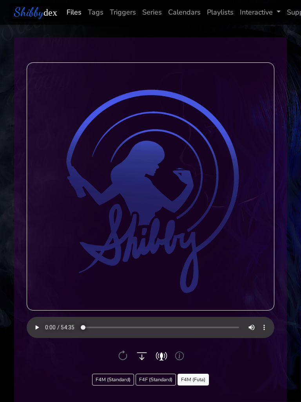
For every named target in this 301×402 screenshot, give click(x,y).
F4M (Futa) (193, 379)
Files (74, 12)
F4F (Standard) (155, 379)
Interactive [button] (256, 12)
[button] (123, 356)
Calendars (184, 12)
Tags (95, 12)
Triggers (123, 12)
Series (152, 12)
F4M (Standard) (113, 379)
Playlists (220, 12)
